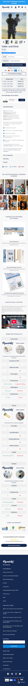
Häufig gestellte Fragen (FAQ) (11, 590)
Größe (4, 56)
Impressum (6, 586)
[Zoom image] (14, 25)
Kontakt (5, 583)
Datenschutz (6, 593)
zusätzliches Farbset (7, 145)
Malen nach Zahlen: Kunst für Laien (12, 617)
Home (4, 601)
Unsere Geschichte (8, 572)
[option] (7, 42)
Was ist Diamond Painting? (10, 631)
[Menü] (25, 7)
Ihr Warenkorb (6, 668)
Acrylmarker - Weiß (13, 99)
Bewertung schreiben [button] (14, 545)
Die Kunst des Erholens (9, 634)
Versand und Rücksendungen (10, 575)
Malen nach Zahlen (8, 658)
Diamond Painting (7, 661)
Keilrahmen (5, 60)
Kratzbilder (6, 665)
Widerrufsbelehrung (8, 579)
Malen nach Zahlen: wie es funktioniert (13, 608)
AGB (4, 597)
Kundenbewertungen (8, 654)
